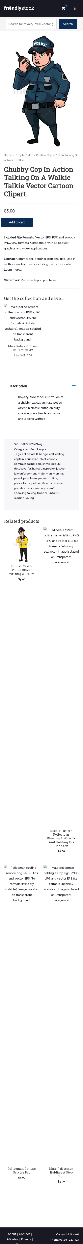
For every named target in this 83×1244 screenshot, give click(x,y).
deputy (55, 463)
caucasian (31, 459)
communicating (24, 463)
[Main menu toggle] (75, 8)
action (26, 454)
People (20, 155)
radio (30, 488)
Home (8, 155)
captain (19, 459)
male (41, 473)
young (30, 497)
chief (42, 459)
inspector (49, 468)
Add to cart (17, 222)
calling (59, 454)
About (12, 1234)
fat (29, 468)
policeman (57, 483)
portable (20, 488)
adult (34, 454)
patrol (18, 478)
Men (30, 155)
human (36, 468)
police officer (40, 483)
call (51, 454)
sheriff (50, 488)
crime (46, 463)
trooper (42, 492)
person (43, 478)
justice (60, 468)
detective (20, 468)
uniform (54, 492)
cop (38, 463)
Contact (24, 1234)
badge (43, 454)
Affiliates (12, 1239)
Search (68, 24)
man (49, 473)
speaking (20, 492)
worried (19, 497)
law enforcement (25, 473)
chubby (52, 459)
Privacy (26, 1239)
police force (22, 483)
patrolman (30, 478)
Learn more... (13, 269)
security (40, 488)
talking (31, 492)
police (53, 478)
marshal (58, 473)
